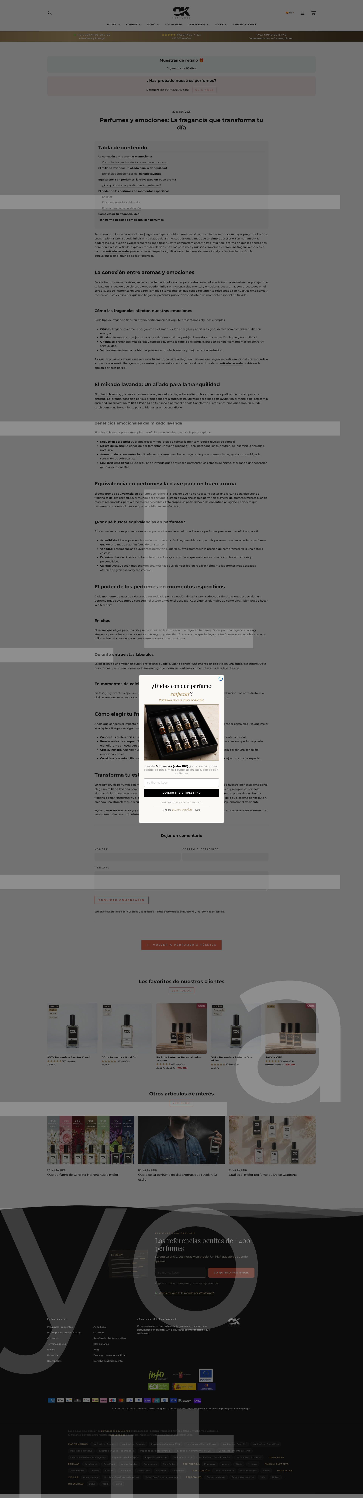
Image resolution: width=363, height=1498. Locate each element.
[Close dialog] (221, 679)
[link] (181, 732)
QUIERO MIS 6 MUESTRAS (182, 792)
